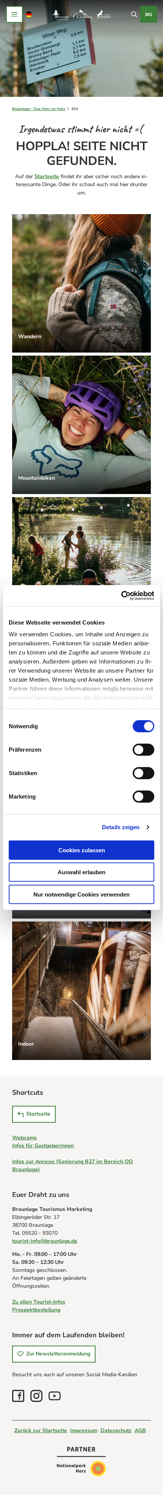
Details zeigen (120, 827)
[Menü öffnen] (14, 14)
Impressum (83, 1430)
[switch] (143, 749)
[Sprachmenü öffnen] (29, 14)
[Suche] (134, 14)
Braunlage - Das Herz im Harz (38, 109)
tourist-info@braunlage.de (44, 1241)
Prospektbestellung (36, 1309)
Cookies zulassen (81, 850)
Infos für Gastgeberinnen (43, 1145)
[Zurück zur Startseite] (81, 14)
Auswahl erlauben (81, 872)
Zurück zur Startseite (40, 1430)
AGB (140, 1430)
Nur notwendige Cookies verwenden (81, 894)
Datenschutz (116, 1430)
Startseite (46, 176)
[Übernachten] (148, 14)
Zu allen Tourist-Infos (38, 1301)
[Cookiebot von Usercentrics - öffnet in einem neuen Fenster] (121, 596)
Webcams (24, 1137)
